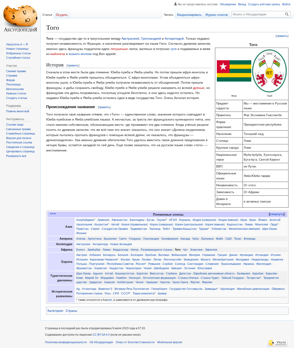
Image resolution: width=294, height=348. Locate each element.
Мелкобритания (223, 259)
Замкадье (211, 288)
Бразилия (110, 238)
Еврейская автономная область (214, 273)
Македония (191, 259)
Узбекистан (219, 228)
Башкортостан (124, 273)
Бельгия (123, 255)
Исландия (262, 255)
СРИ (116, 293)
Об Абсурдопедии (101, 342)
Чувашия (152, 282)
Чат (185, 249)
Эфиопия (211, 249)
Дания (233, 255)
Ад (78, 288)
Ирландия (246, 255)
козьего (74, 54)
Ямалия (207, 282)
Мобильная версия (169, 342)
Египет (80, 249)
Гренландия (151, 238)
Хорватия (100, 268)
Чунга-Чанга (180, 282)
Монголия (261, 224)
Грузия (161, 220)
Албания (95, 255)
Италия (276, 255)
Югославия (205, 268)
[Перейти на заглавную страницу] (20, 18)
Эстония (189, 268)
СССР (125, 293)
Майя (219, 238)
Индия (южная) (228, 220)
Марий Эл (91, 277)
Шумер (162, 293)
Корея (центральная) (189, 224)
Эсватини (196, 249)
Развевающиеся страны (156, 249)
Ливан (249, 224)
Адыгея (98, 273)
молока (86, 54)
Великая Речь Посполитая (132, 288)
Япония (81, 233)
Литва (157, 259)
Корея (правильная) (135, 224)
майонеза (57, 54)
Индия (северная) (204, 220)
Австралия (83, 244)
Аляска (80, 238)
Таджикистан (138, 228)
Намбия (121, 277)
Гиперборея (159, 288)
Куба (195, 238)
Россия (140, 264)
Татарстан (253, 277)
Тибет (166, 228)
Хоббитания (125, 282)
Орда (273, 224)
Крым (135, 259)
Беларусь (109, 255)
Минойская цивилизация (253, 288)
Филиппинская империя (244, 228)
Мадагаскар (120, 249)
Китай (115, 224)
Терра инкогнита (143, 293)
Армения (103, 220)
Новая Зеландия (121, 244)
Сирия (95, 228)
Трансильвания (231, 264)
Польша (81, 264)
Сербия (168, 264)
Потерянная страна (89, 293)
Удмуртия (95, 282)
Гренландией (151, 38)
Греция (222, 255)
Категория (55, 310)
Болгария (137, 255)
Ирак (243, 220)
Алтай (109, 273)
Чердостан (116, 268)
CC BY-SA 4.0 (101, 334)
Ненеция (135, 277)
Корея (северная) (161, 224)
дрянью (198, 88)
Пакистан (82, 228)
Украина (248, 264)
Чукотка (165, 282)
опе (109, 299)
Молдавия (242, 259)
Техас (237, 238)
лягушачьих (119, 49)
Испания (82, 259)
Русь (108, 293)
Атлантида (89, 288)
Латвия (146, 259)
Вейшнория (179, 255)
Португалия (97, 264)
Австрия (81, 255)
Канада (185, 238)
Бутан (151, 220)
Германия (208, 255)
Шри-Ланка (269, 228)
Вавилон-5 (105, 288)
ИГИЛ (173, 220)
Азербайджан (85, 220)
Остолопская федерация (159, 277)
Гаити (123, 238)
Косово (125, 259)
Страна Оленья (188, 277)
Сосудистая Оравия (115, 228)
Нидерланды (260, 259)
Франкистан (84, 268)
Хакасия (109, 282)
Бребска (150, 255)
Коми (79, 277)
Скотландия (195, 264)
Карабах (257, 273)
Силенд (180, 264)
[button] (16, 156)
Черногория (133, 268)
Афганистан (119, 220)
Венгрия (194, 255)
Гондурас (135, 238)
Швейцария (161, 268)
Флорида (249, 238)
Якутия (195, 282)
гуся (173, 49)
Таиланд (154, 228)
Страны (71, 310)
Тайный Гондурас (232, 277)
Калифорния (169, 238)
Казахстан (101, 224)
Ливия (107, 249)
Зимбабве (94, 249)
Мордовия (107, 277)
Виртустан (157, 273)
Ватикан (163, 255)
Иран (252, 220)
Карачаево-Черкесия (103, 259)
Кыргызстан (235, 224)
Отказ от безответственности (135, 342)
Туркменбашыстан (184, 228)
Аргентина (95, 238)
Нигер (135, 249)
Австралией (130, 38)
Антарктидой (174, 38)
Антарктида (100, 244)
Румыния (154, 264)
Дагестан (185, 273)
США (228, 238)
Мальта (205, 259)
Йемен (262, 220)
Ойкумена (278, 288)
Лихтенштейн (172, 259)
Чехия (148, 268)
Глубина (171, 273)
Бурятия (142, 273)
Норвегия (277, 259)
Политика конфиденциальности (66, 342)
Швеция (176, 268)
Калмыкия (243, 273)
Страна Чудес (210, 277)
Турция (203, 228)
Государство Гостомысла (186, 288)
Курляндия (227, 288)
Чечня (140, 282)
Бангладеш (137, 220)
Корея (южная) (215, 224)
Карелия (271, 273)
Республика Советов (120, 264)
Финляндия (263, 264)
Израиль (184, 220)
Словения (212, 264)
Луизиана (207, 238)
